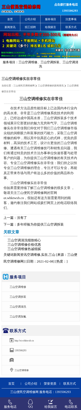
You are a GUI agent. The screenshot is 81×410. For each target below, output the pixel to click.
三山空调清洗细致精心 (24, 240)
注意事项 (70, 19)
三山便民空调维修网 (24, 85)
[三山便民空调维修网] (24, 7)
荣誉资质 (50, 383)
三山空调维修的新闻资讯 (51, 85)
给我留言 (50, 27)
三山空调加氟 (18, 316)
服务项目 (50, 19)
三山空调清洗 (18, 306)
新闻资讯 (10, 27)
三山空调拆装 (18, 296)
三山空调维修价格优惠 (24, 245)
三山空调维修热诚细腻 (24, 249)
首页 (10, 19)
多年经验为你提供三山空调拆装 (40, 224)
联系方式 (70, 27)
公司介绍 (30, 19)
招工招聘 (30, 27)
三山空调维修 (18, 286)
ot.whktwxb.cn (14, 198)
